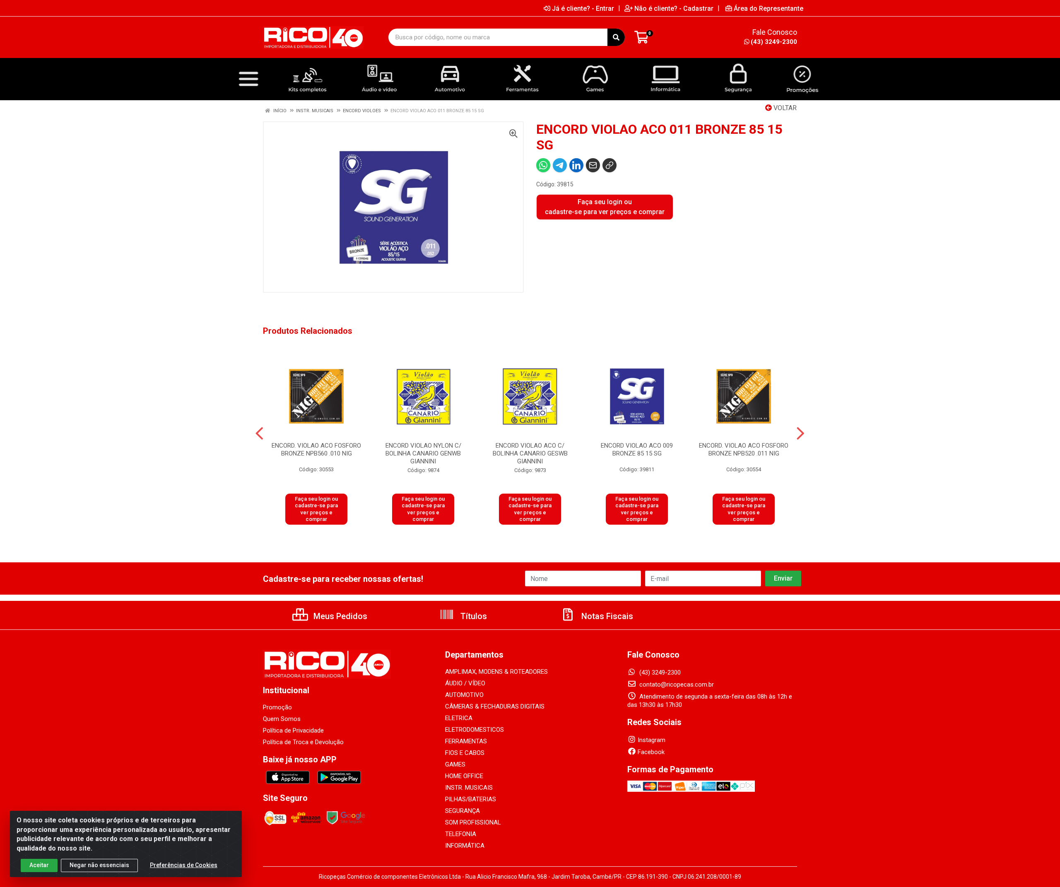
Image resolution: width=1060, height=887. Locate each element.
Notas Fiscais (606, 616)
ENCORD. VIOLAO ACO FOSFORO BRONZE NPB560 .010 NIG (316, 449)
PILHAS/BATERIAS (470, 799)
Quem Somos (282, 719)
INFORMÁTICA (464, 845)
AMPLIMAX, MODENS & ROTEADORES (496, 671)
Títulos (472, 616)
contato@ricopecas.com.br (676, 684)
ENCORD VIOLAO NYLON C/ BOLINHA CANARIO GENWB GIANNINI (423, 453)
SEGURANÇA (462, 811)
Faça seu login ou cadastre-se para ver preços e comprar (605, 207)
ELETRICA (458, 718)
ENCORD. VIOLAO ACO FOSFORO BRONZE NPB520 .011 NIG (743, 449)
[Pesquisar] (616, 37)
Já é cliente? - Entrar (583, 8)
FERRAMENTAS (466, 741)
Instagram (651, 740)
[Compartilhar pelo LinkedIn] (576, 165)
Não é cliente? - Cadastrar (673, 8)
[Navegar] (259, 433)
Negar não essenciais (99, 865)
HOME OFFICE (464, 776)
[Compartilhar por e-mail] (593, 165)
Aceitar (39, 865)
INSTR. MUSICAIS (469, 787)
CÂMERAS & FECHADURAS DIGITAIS (494, 706)
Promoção (277, 707)
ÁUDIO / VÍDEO (465, 683)
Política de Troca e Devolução (303, 742)
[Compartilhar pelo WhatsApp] (543, 165)
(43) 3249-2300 (774, 42)
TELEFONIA (460, 834)
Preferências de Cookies (183, 865)
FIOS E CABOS (464, 753)
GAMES (455, 764)
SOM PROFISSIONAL (473, 822)
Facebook (651, 752)
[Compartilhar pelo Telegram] (560, 165)
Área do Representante (768, 8)
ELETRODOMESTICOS (474, 729)
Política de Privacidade (293, 730)
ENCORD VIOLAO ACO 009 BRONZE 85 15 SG (637, 449)
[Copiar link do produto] (609, 165)
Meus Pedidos (339, 616)
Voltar (784, 108)
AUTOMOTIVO (464, 695)
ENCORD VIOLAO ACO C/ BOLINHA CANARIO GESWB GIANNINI (530, 453)
